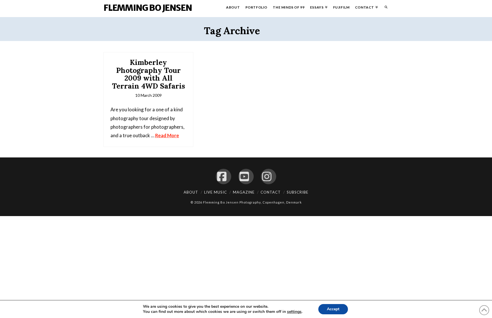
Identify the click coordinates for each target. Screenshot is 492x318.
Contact (271, 192)
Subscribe (297, 192)
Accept (333, 309)
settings (294, 311)
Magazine (244, 192)
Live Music (215, 192)
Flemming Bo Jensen (148, 7)
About (191, 192)
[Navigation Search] (384, 8)
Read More (167, 135)
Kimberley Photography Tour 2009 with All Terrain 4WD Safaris (148, 74)
